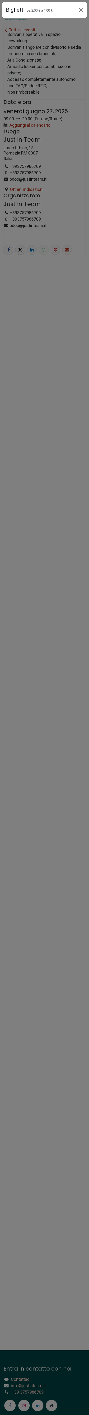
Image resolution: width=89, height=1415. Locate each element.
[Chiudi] (81, 10)
